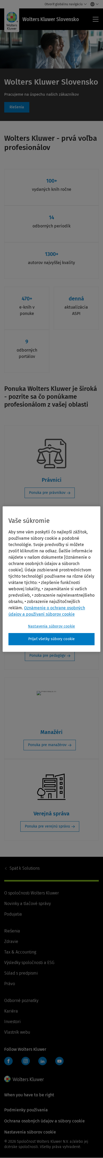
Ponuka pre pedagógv (47, 655)
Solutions (25, 868)
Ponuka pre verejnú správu (47, 826)
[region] (52, 579)
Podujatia (13, 914)
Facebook (8, 1061)
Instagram (25, 1061)
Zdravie (11, 941)
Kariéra (11, 1011)
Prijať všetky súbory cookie (51, 639)
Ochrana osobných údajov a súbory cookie (44, 1120)
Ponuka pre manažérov (47, 745)
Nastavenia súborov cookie (51, 626)
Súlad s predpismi (21, 973)
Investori (12, 1021)
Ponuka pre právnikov (47, 492)
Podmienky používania (26, 1109)
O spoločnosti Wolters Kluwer (31, 893)
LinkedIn (42, 1061)
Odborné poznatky (21, 1000)
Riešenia (16, 107)
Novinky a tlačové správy (27, 903)
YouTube (59, 1061)
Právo (9, 983)
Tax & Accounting (20, 952)
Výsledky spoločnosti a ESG (29, 962)
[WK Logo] (24, 1079)
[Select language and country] (93, 4)
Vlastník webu (17, 1032)
